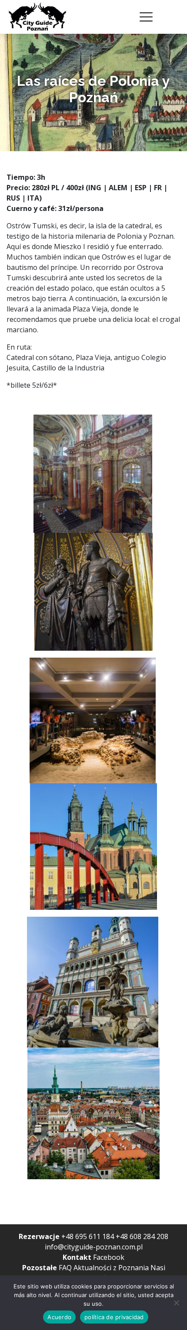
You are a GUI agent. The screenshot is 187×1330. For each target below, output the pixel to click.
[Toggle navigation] (146, 17)
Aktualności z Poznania (111, 1267)
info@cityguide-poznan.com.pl (94, 1247)
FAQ (65, 1267)
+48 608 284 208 (142, 1236)
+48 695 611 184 (87, 1236)
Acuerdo (59, 1317)
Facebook (108, 1257)
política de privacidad (114, 1317)
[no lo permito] (176, 1302)
